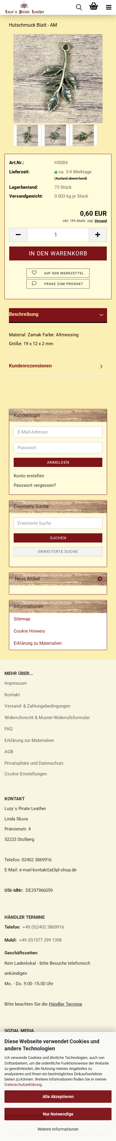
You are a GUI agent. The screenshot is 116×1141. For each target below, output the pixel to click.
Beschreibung (23, 314)
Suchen (58, 538)
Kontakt (12, 694)
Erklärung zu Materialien (38, 643)
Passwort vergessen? (35, 485)
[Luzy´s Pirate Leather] (22, 7)
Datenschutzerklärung (23, 1084)
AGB (8, 751)
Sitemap (22, 619)
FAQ (8, 729)
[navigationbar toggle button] (108, 7)
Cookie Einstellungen (25, 774)
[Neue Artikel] (100, 579)
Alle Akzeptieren (58, 1096)
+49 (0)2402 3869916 (43, 927)
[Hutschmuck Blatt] (58, 78)
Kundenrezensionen (30, 366)
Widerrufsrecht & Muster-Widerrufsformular (47, 717)
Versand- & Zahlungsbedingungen (37, 706)
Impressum (15, 683)
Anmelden (58, 462)
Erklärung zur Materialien (29, 740)
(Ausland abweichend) (70, 178)
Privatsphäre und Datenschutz (33, 763)
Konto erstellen (29, 476)
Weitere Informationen (58, 1129)
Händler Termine (65, 1004)
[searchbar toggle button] (78, 7)
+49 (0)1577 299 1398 (40, 940)
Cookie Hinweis (29, 631)
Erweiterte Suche (58, 551)
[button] (18, 235)
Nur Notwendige (58, 1114)
